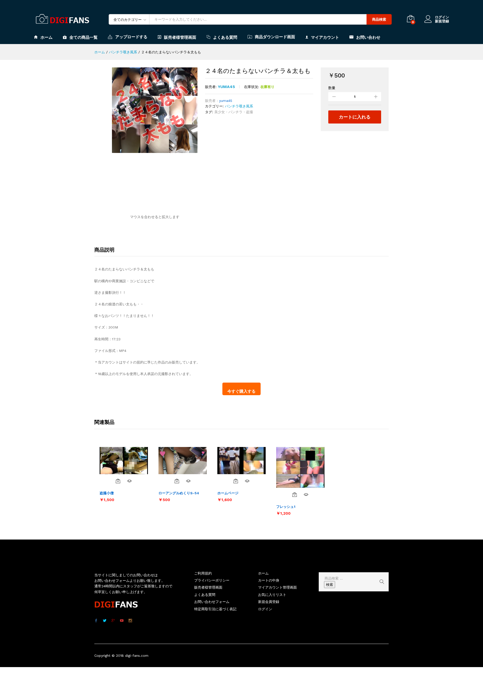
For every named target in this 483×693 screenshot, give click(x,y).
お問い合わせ (368, 37)
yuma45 (226, 86)
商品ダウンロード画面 (275, 36)
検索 (329, 585)
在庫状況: (251, 87)
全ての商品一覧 (83, 37)
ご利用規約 (203, 573)
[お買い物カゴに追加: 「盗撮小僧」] (118, 481)
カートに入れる (355, 116)
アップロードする (131, 36)
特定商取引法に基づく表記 (215, 609)
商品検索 (379, 19)
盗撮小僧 (107, 493)
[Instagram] (130, 621)
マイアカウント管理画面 (277, 587)
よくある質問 (225, 37)
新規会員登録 (268, 602)
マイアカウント (325, 37)
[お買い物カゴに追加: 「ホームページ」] (235, 481)
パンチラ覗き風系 (239, 106)
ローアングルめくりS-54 (178, 493)
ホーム (47, 37)
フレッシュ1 (285, 507)
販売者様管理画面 (180, 37)
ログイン (442, 17)
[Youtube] (121, 621)
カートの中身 (268, 580)
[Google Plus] (113, 621)
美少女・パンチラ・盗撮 (233, 112)
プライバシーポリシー (211, 580)
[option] (123, 474)
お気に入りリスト (272, 595)
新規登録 (442, 21)
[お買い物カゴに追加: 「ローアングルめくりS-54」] (177, 481)
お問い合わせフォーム (211, 602)
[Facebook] (96, 621)
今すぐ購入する (241, 391)
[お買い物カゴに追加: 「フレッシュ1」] (294, 494)
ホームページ (227, 493)
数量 (331, 88)
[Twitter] (104, 621)
